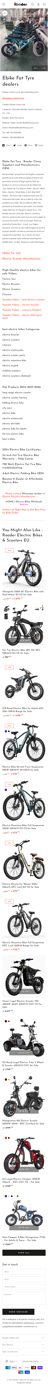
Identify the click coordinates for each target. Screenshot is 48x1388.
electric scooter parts (13, 355)
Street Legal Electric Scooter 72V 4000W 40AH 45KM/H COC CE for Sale (22, 1004)
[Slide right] (44, 68)
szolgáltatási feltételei (12, 1326)
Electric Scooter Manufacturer (21, 258)
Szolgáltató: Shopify (24, 1383)
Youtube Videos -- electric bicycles (20, 305)
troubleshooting (12, 467)
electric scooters (11, 340)
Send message (18, 1312)
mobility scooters (11, 371)
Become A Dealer (13, 479)
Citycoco (7, 294)
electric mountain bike (14, 360)
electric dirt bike (11, 423)
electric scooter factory (14, 398)
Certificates (33, 449)
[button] (32, 4)
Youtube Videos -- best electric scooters (23, 300)
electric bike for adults (14, 429)
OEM (40, 473)
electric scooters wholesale (16, 376)
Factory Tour (9, 279)
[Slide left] (36, 68)
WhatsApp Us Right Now (13, 98)
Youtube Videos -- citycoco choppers (21, 310)
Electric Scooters (11, 289)
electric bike (8, 413)
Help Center (25, 458)
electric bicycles (10, 335)
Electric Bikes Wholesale (29, 502)
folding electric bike (13, 403)
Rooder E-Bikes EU (19, 1380)
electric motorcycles (13, 350)
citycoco (6, 345)
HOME (9, 502)
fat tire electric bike (13, 434)
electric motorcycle (12, 418)
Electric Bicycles (11, 284)
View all (24, 1253)
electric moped (10, 365)
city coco (7, 408)
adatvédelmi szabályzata (23, 1323)
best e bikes (8, 439)
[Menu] (4, 4)
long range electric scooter (16, 392)
